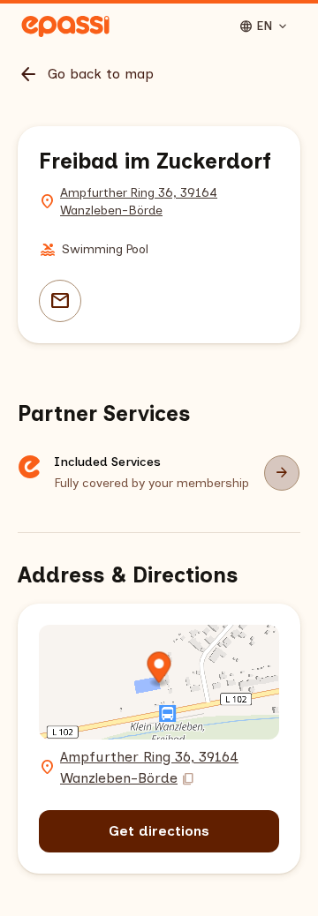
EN (264, 26)
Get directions (159, 830)
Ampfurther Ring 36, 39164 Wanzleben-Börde (138, 201)
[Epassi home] (65, 26)
